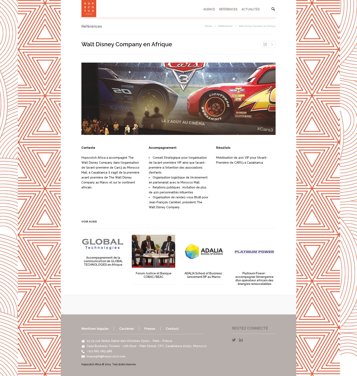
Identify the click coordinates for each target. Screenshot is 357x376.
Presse (149, 329)
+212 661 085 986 (99, 351)
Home (208, 26)
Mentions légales (95, 329)
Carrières (126, 329)
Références (228, 9)
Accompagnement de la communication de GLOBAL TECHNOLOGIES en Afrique (272, 44)
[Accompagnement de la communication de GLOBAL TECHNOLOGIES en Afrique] (103, 243)
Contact (172, 329)
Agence (209, 9)
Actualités (251, 9)
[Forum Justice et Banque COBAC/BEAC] (153, 251)
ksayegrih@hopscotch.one (106, 356)
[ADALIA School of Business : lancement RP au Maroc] (204, 251)
